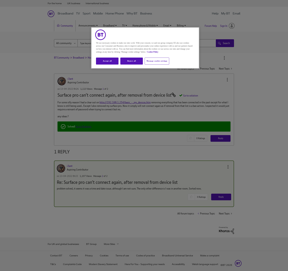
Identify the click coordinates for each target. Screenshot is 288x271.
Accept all (107, 61)
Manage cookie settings (156, 61)
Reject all (131, 61)
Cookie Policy (152, 52)
